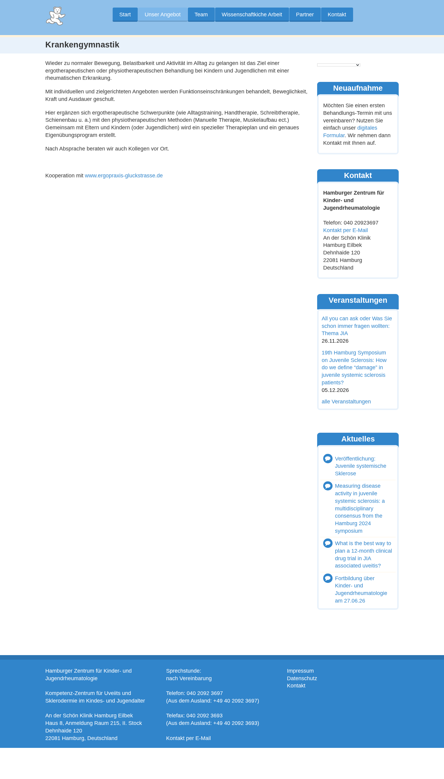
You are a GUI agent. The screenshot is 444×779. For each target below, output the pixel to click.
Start (125, 14)
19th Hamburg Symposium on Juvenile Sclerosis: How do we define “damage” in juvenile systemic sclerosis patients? (354, 368)
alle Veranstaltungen (346, 402)
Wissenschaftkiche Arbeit (252, 14)
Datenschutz (302, 678)
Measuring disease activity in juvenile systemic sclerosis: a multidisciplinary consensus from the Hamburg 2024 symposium (360, 508)
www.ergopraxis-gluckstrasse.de (123, 176)
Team (201, 14)
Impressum (300, 671)
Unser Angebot (163, 14)
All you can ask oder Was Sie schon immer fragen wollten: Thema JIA (357, 326)
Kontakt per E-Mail (345, 230)
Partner (305, 14)
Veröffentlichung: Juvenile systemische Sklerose (360, 466)
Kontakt (337, 14)
